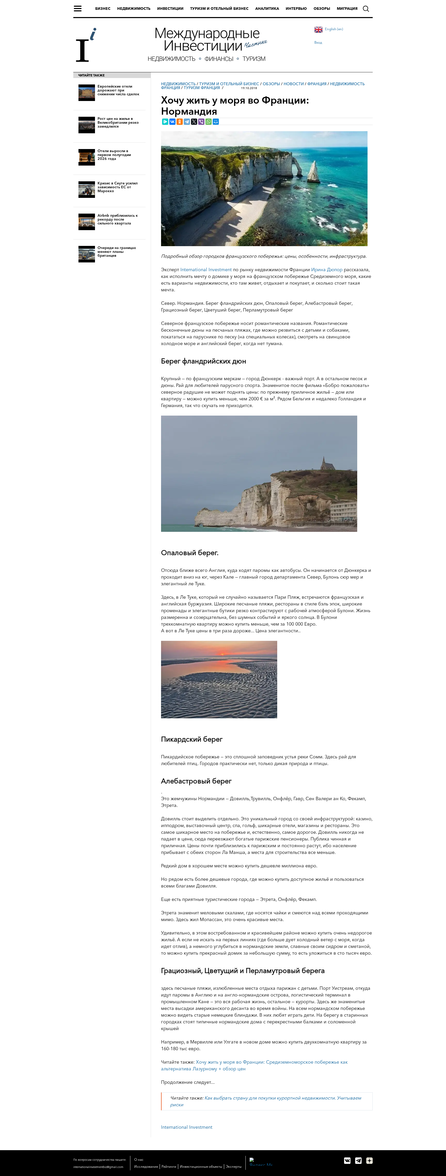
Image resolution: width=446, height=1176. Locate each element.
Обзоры (322, 8)
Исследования (146, 1166)
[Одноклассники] (180, 122)
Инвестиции (170, 8)
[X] (194, 122)
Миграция (347, 8)
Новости (294, 83)
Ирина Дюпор (327, 269)
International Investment (206, 269)
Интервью (296, 8)
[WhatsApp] (208, 122)
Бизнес (102, 8)
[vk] (347, 1160)
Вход (318, 42)
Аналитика (267, 8)
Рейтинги (169, 1166)
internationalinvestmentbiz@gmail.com (98, 1167)
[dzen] (369, 1160)
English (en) (334, 29)
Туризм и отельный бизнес (219, 8)
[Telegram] (187, 122)
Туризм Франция (202, 87)
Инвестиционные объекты (201, 1166)
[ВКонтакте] (172, 122)
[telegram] (358, 1160)
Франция (316, 83)
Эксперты (234, 1166)
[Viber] (201, 122)
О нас (139, 1159)
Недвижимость (133, 8)
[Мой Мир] (216, 122)
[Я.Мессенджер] (165, 122)
